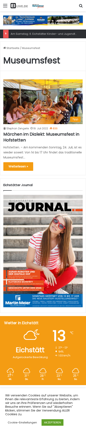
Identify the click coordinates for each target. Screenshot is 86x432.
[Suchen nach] (81, 7)
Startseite (12, 48)
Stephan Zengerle (17, 128)
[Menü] (5, 7)
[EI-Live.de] (27, 5)
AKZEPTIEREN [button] (52, 422)
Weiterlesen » (18, 166)
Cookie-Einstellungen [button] (22, 422)
